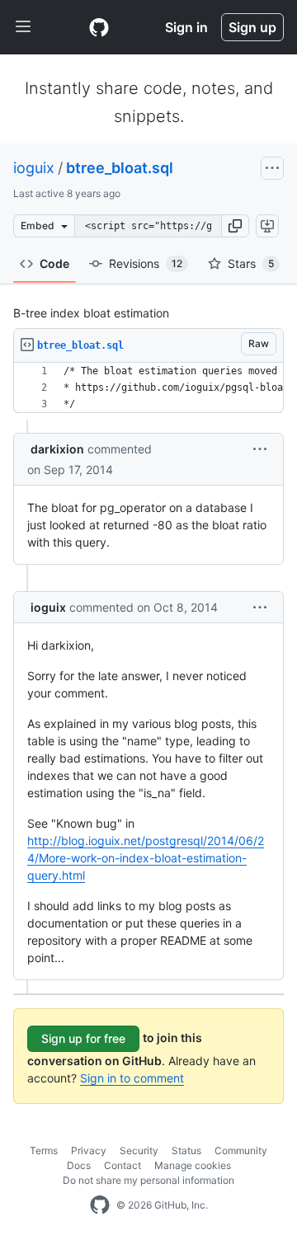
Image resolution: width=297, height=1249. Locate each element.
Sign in (186, 27)
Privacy (88, 1150)
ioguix (33, 167)
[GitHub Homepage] (100, 1205)
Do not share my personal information (148, 1180)
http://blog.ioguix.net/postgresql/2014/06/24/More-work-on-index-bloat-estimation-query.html (145, 857)
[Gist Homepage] (99, 27)
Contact (122, 1165)
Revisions (145, 263)
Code (54, 263)
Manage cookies (192, 1165)
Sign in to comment (132, 1078)
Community (240, 1150)
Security (139, 1150)
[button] (235, 225)
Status (186, 1150)
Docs (79, 1165)
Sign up (252, 27)
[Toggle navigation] (23, 27)
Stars (251, 263)
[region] (148, 388)
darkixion (57, 449)
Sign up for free (83, 1038)
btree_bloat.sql (119, 167)
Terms (44, 1150)
